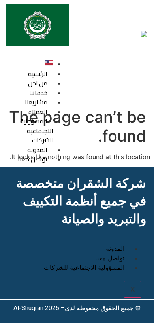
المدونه (115, 248)
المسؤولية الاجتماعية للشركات (36, 130)
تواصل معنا (32, 159)
